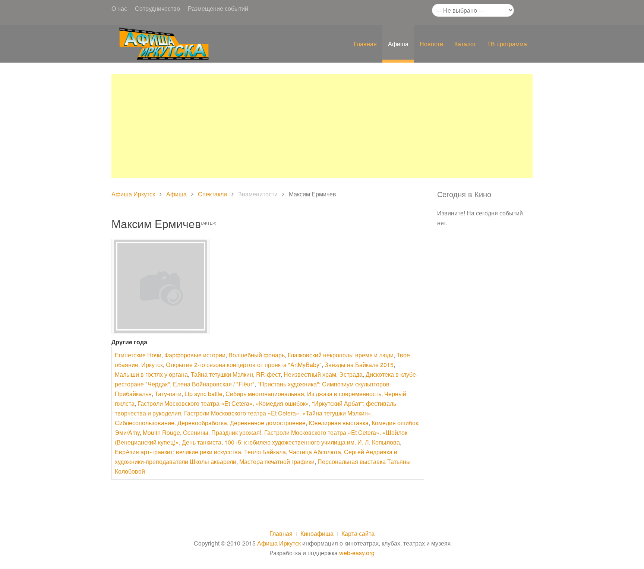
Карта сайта (358, 533)
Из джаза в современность (344, 393)
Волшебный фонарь (256, 355)
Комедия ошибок (395, 422)
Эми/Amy (127, 432)
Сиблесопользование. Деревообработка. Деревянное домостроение (210, 422)
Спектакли (212, 194)
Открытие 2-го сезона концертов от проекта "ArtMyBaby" (244, 364)
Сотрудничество (157, 8)
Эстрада (351, 374)
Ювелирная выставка (339, 422)
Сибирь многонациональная (264, 393)
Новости (431, 43)
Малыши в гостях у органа (151, 374)
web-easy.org (357, 553)
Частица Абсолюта (315, 452)
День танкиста (201, 442)
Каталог (465, 43)
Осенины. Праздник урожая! (222, 432)
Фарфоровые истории (194, 355)
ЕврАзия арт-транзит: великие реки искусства (178, 452)
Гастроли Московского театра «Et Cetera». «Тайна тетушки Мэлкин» (277, 413)
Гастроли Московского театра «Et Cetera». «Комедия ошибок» (223, 403)
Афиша (398, 43)
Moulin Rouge (161, 432)
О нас (119, 8)
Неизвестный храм (310, 374)
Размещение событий (218, 8)
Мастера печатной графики (277, 461)
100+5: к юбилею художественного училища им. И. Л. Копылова (312, 442)
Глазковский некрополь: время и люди (341, 355)
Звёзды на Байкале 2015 (359, 364)
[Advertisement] (322, 126)
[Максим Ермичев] (160, 286)
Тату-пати (168, 393)
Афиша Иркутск (133, 194)
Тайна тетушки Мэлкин (222, 374)
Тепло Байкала (265, 452)
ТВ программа (507, 43)
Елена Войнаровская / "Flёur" (214, 384)
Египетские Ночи (138, 355)
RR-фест (268, 374)
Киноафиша (317, 533)
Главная (365, 43)
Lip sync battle (203, 393)
